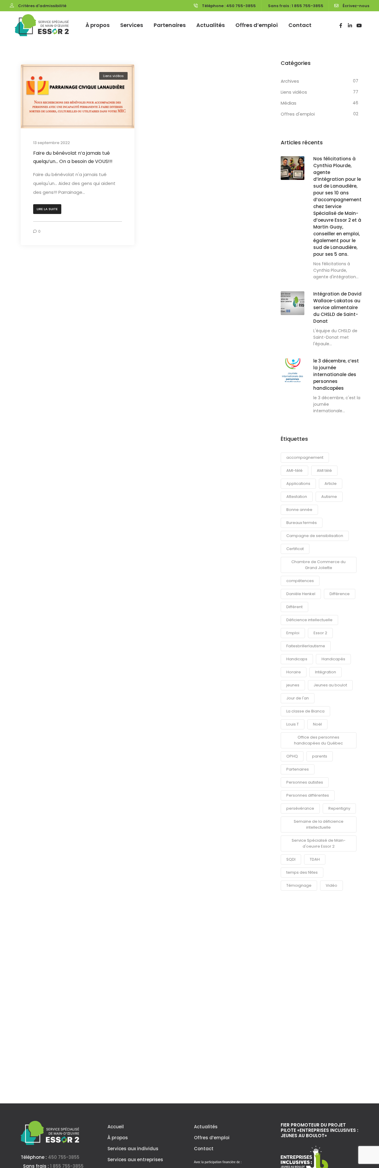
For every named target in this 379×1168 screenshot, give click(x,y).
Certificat (295, 549)
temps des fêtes (302, 872)
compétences (300, 581)
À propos (98, 25)
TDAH (315, 859)
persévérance (300, 808)
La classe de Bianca (305, 711)
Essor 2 (320, 633)
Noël (317, 724)
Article (331, 483)
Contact (299, 25)
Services (131, 25)
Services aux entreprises (135, 1159)
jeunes (292, 685)
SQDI (291, 859)
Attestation (296, 496)
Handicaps (296, 659)
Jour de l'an (297, 698)
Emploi (292, 633)
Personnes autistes (304, 782)
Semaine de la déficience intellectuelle (318, 824)
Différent (294, 607)
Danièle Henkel (300, 594)
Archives (290, 81)
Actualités (210, 25)
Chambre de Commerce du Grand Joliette (318, 565)
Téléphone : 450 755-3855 (229, 6)
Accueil (115, 1127)
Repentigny (339, 808)
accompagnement (304, 457)
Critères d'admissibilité (42, 6)
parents (319, 756)
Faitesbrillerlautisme (305, 646)
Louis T (292, 724)
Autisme (329, 496)
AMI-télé (294, 470)
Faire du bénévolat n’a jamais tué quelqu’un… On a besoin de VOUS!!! (73, 157)
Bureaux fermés (301, 522)
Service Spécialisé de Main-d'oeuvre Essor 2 (319, 843)
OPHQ (292, 756)
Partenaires (170, 25)
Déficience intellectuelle (309, 620)
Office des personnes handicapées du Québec (318, 740)
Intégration (325, 672)
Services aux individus (132, 1148)
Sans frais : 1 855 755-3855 (295, 6)
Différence (340, 594)
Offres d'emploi (298, 114)
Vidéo (331, 885)
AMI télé (324, 470)
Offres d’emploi (256, 25)
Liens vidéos (113, 76)
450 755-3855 (63, 1157)
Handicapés (333, 659)
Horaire (293, 672)
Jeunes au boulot (330, 685)
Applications (298, 483)
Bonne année (299, 509)
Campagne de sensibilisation (314, 536)
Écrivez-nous (356, 6)
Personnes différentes (307, 795)
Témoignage (298, 885)
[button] (47, 209)
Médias (288, 103)
